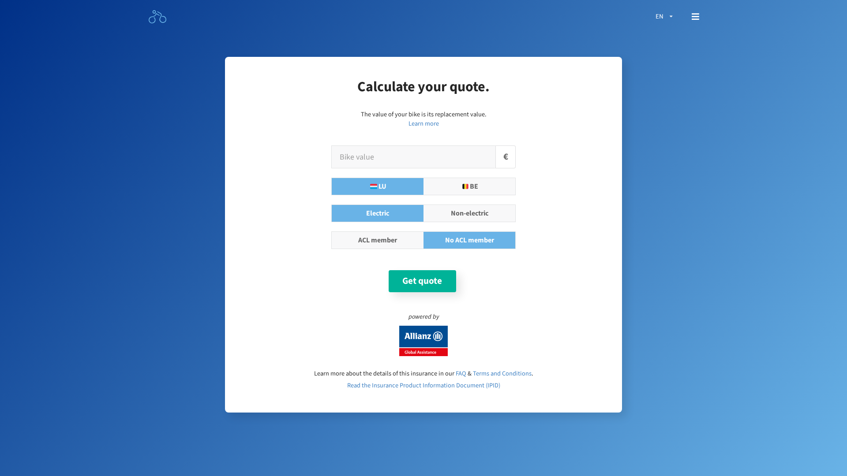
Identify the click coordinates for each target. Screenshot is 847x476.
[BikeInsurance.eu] (158, 16)
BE (474, 186)
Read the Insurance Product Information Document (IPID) (423, 385)
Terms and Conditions (502, 373)
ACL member (377, 240)
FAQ (461, 373)
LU (382, 186)
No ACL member (469, 240)
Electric (377, 213)
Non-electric (469, 213)
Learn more (424, 123)
